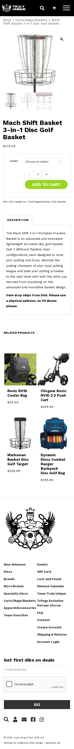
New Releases (15, 564)
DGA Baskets (58, 201)
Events (42, 564)
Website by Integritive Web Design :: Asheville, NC (32, 743)
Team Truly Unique (51, 593)
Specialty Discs (16, 593)
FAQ (40, 613)
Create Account (49, 627)
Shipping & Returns (52, 634)
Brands (9, 579)
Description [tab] (18, 220)
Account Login (48, 642)
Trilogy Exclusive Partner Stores (50, 603)
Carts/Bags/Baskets (31, 20)
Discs (8, 572)
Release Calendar (50, 586)
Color (14, 161)
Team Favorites (16, 615)
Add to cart (46, 184)
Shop (7, 20)
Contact (43, 620)
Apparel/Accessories (20, 608)
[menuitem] (42, 8)
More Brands (14, 586)
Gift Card (44, 572)
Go (37, 704)
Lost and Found (49, 579)
